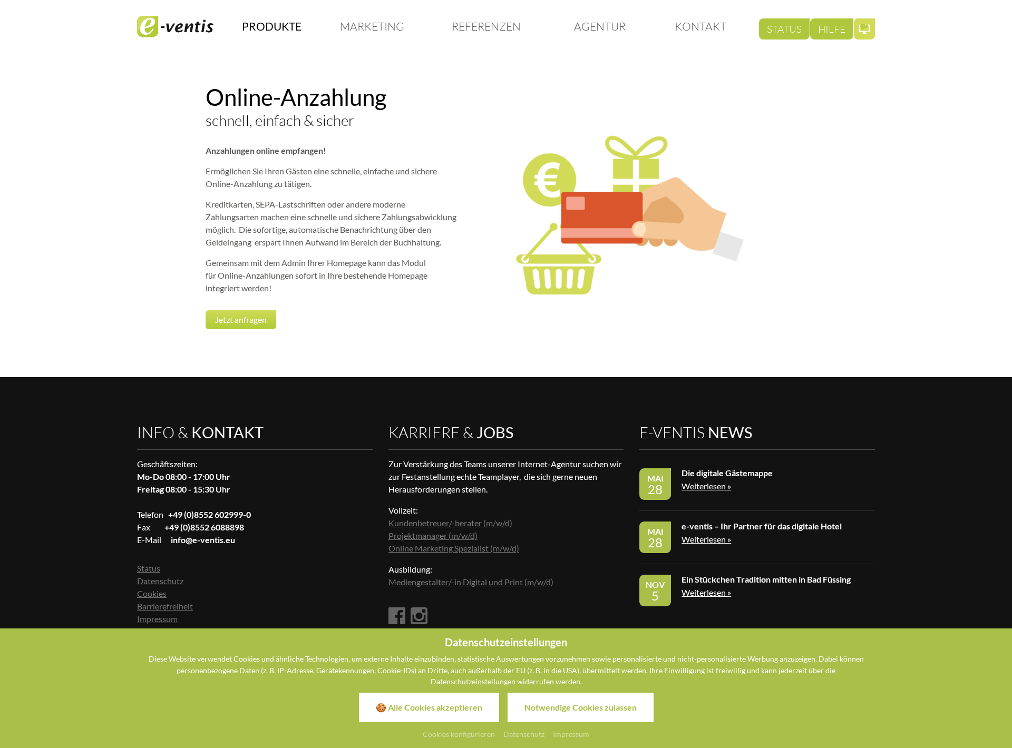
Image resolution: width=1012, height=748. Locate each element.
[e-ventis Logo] (175, 26)
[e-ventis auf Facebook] (396, 616)
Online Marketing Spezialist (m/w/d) (453, 548)
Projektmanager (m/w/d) (433, 535)
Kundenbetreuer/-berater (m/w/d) (450, 523)
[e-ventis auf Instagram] (419, 616)
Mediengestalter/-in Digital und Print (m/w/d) (470, 582)
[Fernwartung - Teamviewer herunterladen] (864, 29)
